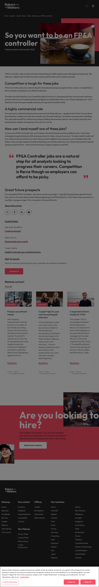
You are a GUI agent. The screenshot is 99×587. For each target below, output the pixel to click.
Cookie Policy (24, 577)
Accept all (71, 582)
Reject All (88, 582)
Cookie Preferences (10, 582)
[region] (49, 576)
